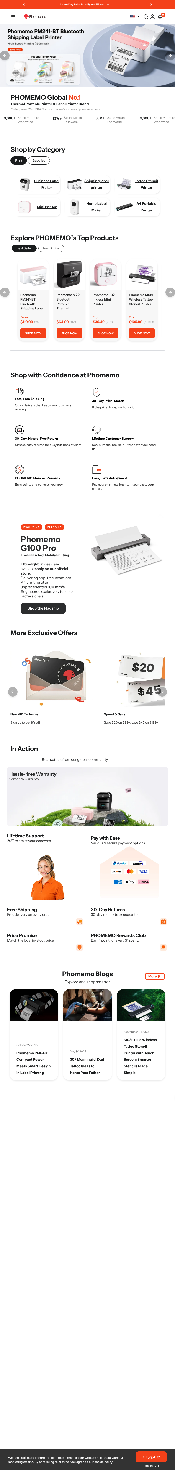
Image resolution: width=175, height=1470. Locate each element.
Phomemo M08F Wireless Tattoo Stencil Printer (141, 299)
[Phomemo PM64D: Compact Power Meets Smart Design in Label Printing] (34, 1005)
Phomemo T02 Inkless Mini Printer (104, 299)
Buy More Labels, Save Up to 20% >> (88, 4)
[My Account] (152, 16)
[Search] (145, 16)
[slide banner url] (87, 52)
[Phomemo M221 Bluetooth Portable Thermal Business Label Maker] (69, 274)
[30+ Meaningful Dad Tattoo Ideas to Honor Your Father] (87, 1005)
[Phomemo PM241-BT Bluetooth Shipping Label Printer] (33, 274)
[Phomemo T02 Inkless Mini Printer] (105, 274)
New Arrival (51, 248)
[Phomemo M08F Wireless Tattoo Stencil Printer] (141, 274)
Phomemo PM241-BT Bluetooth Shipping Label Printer (32, 302)
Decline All (151, 1466)
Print (18, 160)
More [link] (152, 976)
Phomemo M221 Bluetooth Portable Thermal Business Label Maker (68, 302)
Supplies (39, 160)
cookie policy (103, 1462)
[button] (43, 608)
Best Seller (24, 248)
